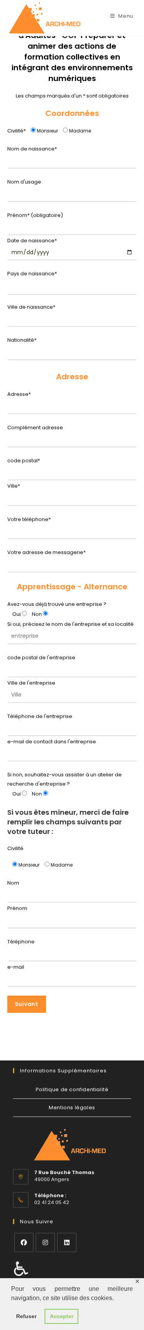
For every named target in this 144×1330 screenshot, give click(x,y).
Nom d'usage (24, 181)
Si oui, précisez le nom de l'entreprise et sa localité (70, 624)
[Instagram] (45, 1242)
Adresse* (19, 394)
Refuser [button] (26, 1316)
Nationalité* (21, 340)
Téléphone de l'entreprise (39, 716)
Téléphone (21, 941)
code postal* (23, 460)
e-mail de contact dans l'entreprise (51, 741)
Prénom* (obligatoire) (35, 215)
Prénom (17, 908)
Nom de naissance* (32, 148)
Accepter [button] (61, 1316)
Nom (13, 883)
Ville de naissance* (31, 307)
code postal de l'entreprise (41, 657)
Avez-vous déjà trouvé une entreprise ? (56, 604)
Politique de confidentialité (72, 1089)
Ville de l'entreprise (31, 683)
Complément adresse (35, 427)
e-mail (15, 967)
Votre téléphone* (29, 519)
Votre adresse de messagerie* (46, 552)
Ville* (13, 486)
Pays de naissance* (32, 273)
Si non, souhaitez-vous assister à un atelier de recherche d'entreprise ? (64, 779)
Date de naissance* (32, 240)
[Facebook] (23, 1242)
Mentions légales (72, 1107)
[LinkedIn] (66, 1242)
